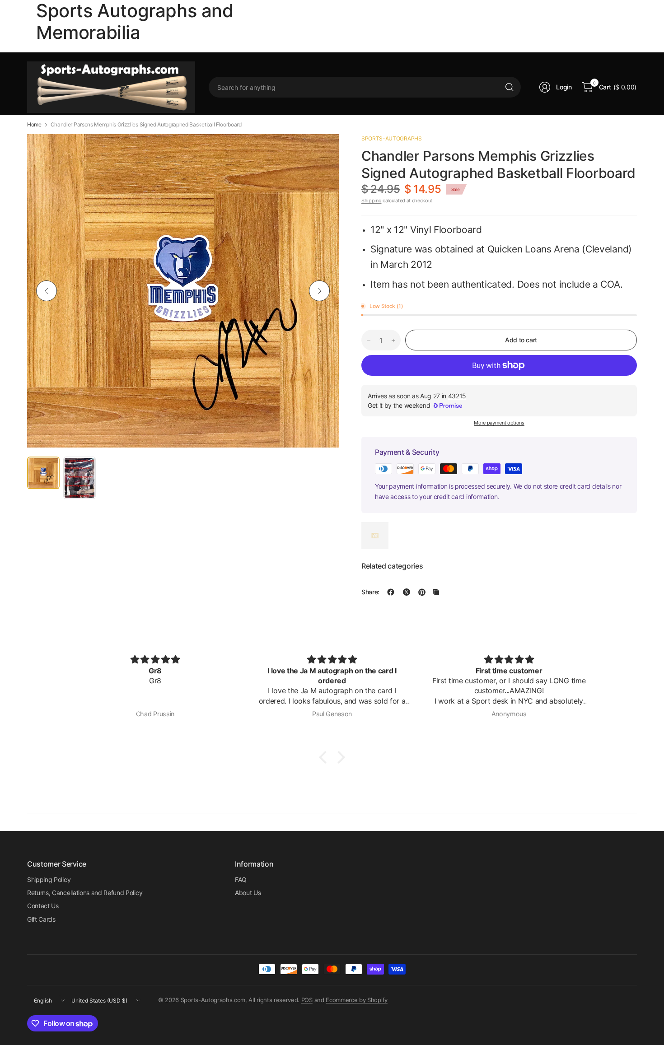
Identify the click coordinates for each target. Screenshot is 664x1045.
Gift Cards (41, 919)
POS (307, 999)
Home (34, 124)
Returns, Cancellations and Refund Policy (84, 892)
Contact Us (43, 906)
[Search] (509, 87)
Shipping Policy (48, 879)
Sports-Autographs (391, 138)
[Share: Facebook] (391, 592)
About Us (248, 892)
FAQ (241, 879)
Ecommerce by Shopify (357, 999)
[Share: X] (406, 592)
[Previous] (46, 290)
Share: (370, 592)
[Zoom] (321, 151)
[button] (325, 757)
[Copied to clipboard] (436, 592)
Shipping (371, 200)
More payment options (499, 423)
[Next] (319, 290)
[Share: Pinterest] (422, 592)
